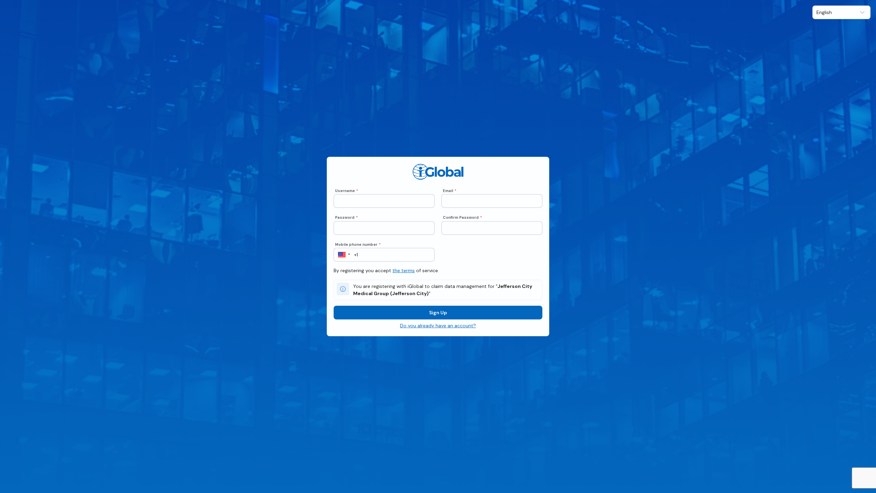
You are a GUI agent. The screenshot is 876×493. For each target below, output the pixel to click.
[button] (342, 255)
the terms (403, 270)
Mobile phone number (358, 244)
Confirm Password (462, 217)
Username (346, 190)
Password (346, 217)
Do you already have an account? (438, 326)
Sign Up (438, 312)
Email (449, 190)
